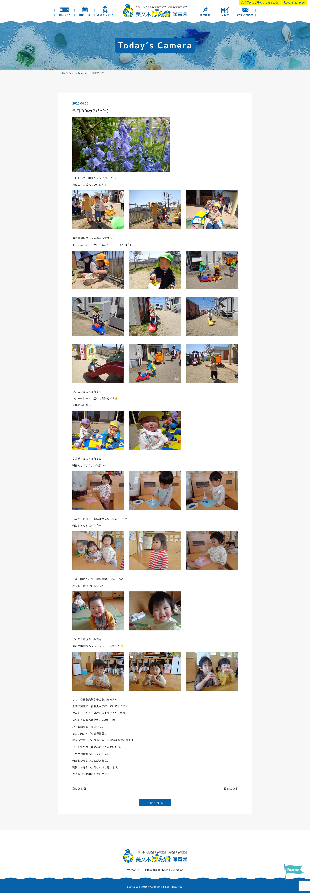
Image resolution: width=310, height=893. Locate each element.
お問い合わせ (245, 15)
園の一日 (84, 15)
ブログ (225, 15)
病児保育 (205, 15)
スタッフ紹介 (105, 15)
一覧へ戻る (155, 802)
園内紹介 (64, 15)
